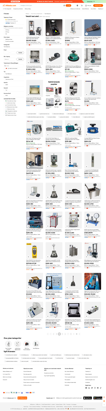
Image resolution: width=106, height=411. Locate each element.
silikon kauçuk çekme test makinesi (40, 354)
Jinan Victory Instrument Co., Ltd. (33, 43)
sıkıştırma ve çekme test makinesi (87, 113)
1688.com (38, 404)
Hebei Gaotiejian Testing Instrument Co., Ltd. (73, 146)
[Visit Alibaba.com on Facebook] (86, 388)
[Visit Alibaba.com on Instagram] (95, 388)
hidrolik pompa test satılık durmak (72, 354)
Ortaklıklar (87, 382)
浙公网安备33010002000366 (76, 408)
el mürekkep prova (25, 354)
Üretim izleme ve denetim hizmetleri (32, 382)
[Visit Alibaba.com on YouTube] (98, 388)
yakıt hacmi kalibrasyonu (56, 354)
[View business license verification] (66, 409)
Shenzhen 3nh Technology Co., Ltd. (53, 43)
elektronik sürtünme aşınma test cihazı (36, 117)
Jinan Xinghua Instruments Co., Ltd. (92, 72)
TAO (64, 404)
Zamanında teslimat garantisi (30, 377)
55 (76, 333)
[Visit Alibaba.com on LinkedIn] (89, 388)
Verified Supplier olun (90, 379)
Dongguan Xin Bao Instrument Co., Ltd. (73, 176)
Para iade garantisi (28, 374)
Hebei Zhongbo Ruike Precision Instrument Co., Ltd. (34, 327)
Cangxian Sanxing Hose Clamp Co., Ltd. (73, 108)
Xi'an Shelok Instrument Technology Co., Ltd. (92, 235)
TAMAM (20, 52)
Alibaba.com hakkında (8, 368)
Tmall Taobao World (46, 404)
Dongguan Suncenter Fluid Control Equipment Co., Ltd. (34, 297)
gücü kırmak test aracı (44, 113)
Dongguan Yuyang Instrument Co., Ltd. (73, 75)
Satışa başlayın (88, 374)
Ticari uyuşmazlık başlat (70, 377)
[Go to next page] (79, 334)
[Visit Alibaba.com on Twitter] (92, 388)
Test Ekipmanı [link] (47, 13)
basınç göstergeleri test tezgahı (45, 358)
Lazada (53, 404)
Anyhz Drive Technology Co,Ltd (33, 178)
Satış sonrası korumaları (29, 379)
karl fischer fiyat (60, 358)
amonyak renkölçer (52, 117)
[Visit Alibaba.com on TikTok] (101, 388)
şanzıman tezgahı (70, 358)
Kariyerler (5, 379)
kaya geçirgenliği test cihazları (12, 358)
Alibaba (27, 13)
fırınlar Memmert (76, 117)
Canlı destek (67, 374)
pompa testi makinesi (64, 117)
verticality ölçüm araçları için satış (40, 361)
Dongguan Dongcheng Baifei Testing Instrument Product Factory (92, 144)
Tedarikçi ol (87, 371)
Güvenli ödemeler (27, 371)
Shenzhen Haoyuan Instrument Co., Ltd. (34, 268)
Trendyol (68, 404)
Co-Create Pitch (6, 374)
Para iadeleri (67, 379)
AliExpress (32, 404)
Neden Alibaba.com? (7, 371)
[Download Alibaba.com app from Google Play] (98, 398)
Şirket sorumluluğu (7, 377)
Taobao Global (59, 404)
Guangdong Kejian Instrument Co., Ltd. (73, 43)
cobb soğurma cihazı (87, 354)
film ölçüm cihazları (72, 113)
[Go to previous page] (48, 334)
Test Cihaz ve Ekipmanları (36, 13)
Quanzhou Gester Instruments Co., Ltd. (34, 72)
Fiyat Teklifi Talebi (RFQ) (49, 375)
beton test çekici (25, 361)
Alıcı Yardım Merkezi (69, 371)
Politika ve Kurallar (28, 385)
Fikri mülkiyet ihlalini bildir (70, 382)
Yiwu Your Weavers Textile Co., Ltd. (72, 327)
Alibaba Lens (10, 398)
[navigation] (14, 174)
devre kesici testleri (32, 113)
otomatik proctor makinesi (11, 354)
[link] (104, 397)
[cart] (82, 5)
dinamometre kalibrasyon (59, 113)
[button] (64, 5)
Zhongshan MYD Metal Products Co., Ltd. (92, 43)
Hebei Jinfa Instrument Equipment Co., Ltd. (34, 237)
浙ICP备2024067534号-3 (89, 408)
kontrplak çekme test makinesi (29, 358)
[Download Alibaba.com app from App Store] (87, 398)
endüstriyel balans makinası (11, 361)
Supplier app (49, 398)
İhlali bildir (67, 385)
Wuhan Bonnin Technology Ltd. (53, 237)
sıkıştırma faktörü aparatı (89, 117)
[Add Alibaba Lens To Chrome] (22, 398)
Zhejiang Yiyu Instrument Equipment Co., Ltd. (54, 297)
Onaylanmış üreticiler (49, 373)
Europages (74, 404)
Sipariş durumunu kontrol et (91, 377)
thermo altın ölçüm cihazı (84, 358)
